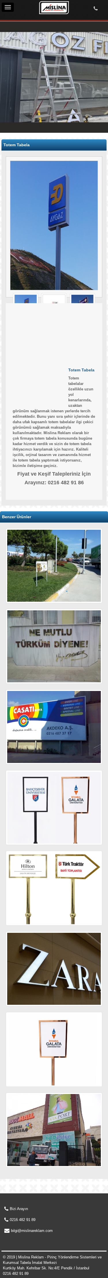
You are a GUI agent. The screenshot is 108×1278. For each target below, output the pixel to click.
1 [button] (45, 116)
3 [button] (63, 116)
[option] (54, 78)
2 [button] (54, 116)
